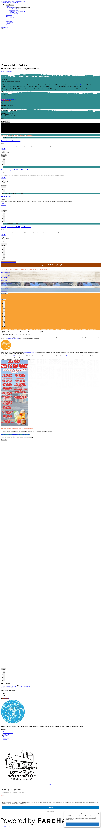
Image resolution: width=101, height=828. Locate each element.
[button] (98, 813)
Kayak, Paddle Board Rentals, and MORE (18, 11)
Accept (82, 824)
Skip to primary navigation (6, 1)
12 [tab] (4, 378)
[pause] (3, 122)
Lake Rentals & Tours (8, 793)
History (7, 20)
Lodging (8, 23)
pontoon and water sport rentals (76, 84)
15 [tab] (4, 383)
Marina (7, 18)
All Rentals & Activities (14, 13)
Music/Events (9, 16)
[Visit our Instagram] (4, 756)
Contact (7, 24)
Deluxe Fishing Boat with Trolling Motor (15, 170)
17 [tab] (4, 385)
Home (7, 6)
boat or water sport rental (13, 399)
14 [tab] (4, 381)
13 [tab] (4, 380)
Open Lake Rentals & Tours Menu (23, 7)
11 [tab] (4, 377)
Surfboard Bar (68, 416)
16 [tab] (4, 384)
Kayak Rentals (6, 196)
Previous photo (4, 293)
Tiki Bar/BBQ (9, 15)
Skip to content (15, 1)
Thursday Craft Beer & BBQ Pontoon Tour (16, 227)
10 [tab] (4, 375)
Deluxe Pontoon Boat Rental (15, 8)
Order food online (10, 17)
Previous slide (4, 154)
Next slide (3, 156)
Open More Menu (9, 4)
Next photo (3, 360)
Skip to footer (22, 1)
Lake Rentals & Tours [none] (11, 7)
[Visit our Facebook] (4, 754)
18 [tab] (4, 387)
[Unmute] (7, 121)
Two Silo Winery (9, 22)
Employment (9, 21)
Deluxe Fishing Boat (13, 10)
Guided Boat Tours (13, 12)
